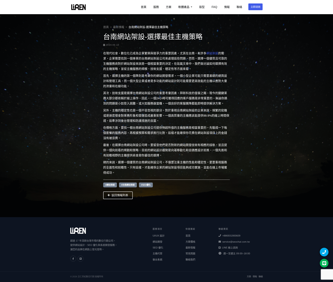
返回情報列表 (120, 195)
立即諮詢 (255, 6)
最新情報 (118, 27)
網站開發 (157, 241)
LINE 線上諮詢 (230, 247)
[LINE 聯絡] (324, 263)
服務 (156, 7)
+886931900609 (231, 235)
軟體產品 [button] (184, 7)
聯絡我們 (190, 259)
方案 (168, 7)
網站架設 (212, 53)
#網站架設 (110, 185)
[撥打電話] (324, 252)
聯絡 (239, 7)
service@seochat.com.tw (236, 241)
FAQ (214, 7)
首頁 (143, 7)
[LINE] (80, 259)
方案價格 (190, 241)
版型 (202, 7)
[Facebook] (73, 259)
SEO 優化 (158, 247)
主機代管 (157, 253)
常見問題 (190, 253)
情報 (227, 7)
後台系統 (157, 259)
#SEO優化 (146, 185)
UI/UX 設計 (159, 235)
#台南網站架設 (128, 185)
